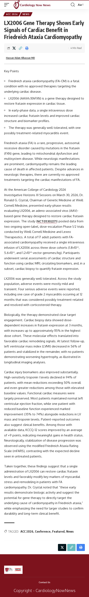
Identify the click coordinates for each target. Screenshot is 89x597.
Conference (43, 531)
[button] (7, 4)
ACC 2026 (12, 14)
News (26, 14)
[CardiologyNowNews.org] (32, 4)
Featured (58, 531)
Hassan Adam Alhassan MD (20, 57)
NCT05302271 (47, 221)
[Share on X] (14, 48)
